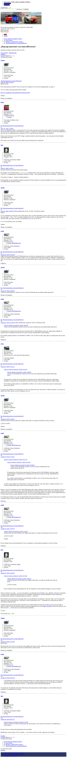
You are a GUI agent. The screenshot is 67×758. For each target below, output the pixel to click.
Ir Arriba (3, 737)
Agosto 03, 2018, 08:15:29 (8, 678)
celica (2, 344)
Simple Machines (18, 754)
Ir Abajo (3, 55)
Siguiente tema (12, 53)
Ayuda (5, 753)
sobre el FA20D (47, 606)
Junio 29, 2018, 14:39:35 (7, 211)
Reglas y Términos (13, 753)
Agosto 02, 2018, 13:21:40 (8, 254)
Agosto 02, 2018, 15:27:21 (8, 366)
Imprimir (3, 54)
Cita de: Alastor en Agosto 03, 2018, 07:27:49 (16, 722)
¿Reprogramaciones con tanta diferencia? (11, 81)
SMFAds (6, 756)
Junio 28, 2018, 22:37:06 (7, 82)
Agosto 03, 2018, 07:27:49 (8, 641)
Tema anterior (4, 53)
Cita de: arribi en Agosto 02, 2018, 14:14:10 (15, 369)
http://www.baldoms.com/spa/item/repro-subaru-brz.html (15, 92)
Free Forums (14, 756)
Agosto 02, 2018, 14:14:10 (8, 322)
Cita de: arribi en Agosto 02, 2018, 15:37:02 (15, 576)
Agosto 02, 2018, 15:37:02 (8, 528)
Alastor (3, 60)
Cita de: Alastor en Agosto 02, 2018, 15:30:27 (16, 531)
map (2, 145)
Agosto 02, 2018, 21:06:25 (8, 573)
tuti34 (2, 102)
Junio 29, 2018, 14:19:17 (7, 168)
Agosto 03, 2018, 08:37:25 (8, 719)
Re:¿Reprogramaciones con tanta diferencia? (12, 125)
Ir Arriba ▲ (22, 753)
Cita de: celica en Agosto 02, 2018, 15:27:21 (15, 459)
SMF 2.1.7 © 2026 (9, 754)
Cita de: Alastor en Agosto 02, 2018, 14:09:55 (16, 325)
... (12, 55)
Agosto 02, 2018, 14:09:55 (8, 291)
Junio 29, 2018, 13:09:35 (7, 128)
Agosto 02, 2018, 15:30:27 (8, 419)
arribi (2, 231)
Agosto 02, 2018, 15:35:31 (8, 456)
